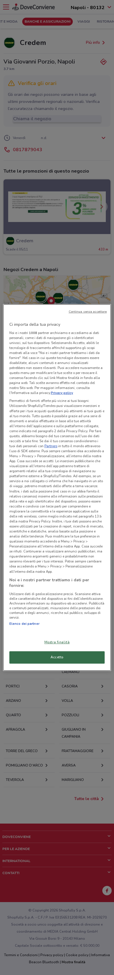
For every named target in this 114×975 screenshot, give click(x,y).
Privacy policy (62, 392)
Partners (50, 446)
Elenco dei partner (24, 623)
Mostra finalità (57, 642)
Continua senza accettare (88, 311)
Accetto (57, 657)
